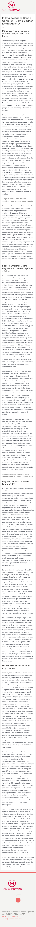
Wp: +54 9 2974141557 (10, 916)
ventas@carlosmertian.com (12, 919)
